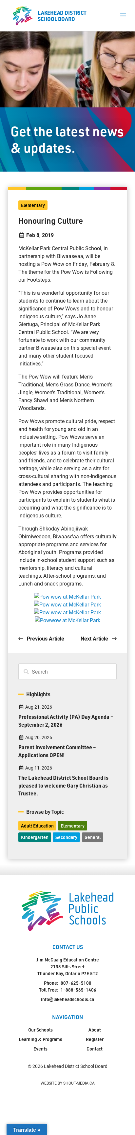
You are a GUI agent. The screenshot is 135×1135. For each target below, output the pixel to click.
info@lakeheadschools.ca (67, 999)
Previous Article (45, 638)
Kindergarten (34, 837)
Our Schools (40, 1030)
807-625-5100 (76, 983)
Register (95, 1039)
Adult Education (37, 825)
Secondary (66, 837)
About (94, 1030)
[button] (123, 15)
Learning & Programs (40, 1039)
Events (40, 1048)
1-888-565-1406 (78, 990)
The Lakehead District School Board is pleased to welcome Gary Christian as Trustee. (63, 785)
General (93, 837)
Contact (95, 1048)
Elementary (33, 205)
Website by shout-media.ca (68, 1083)
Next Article (95, 638)
